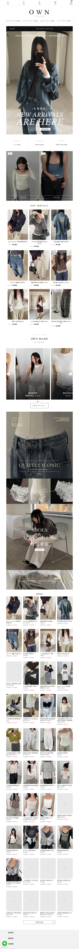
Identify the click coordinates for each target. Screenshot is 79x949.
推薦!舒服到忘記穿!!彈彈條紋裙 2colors (47, 687)
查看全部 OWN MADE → (39, 405)
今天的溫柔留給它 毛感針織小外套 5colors (13, 753)
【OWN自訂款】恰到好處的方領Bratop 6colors (30, 818)
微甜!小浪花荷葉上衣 (63, 653)
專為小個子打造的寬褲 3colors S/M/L (46, 753)
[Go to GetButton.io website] (5, 947)
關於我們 (10, 935)
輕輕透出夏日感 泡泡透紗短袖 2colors (64, 818)
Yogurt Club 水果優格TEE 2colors (64, 687)
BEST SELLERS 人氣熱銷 (30, 21)
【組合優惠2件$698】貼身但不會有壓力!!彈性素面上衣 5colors (64, 720)
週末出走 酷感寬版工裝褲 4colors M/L (13, 685)
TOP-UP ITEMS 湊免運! (64, 21)
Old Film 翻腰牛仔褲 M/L (13, 653)
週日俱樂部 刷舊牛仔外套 (64, 621)
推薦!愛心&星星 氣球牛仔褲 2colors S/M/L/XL (47, 916)
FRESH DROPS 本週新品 (13, 21)
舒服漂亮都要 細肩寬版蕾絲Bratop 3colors (47, 719)
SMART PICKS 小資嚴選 (47, 21)
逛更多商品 (39, 925)
